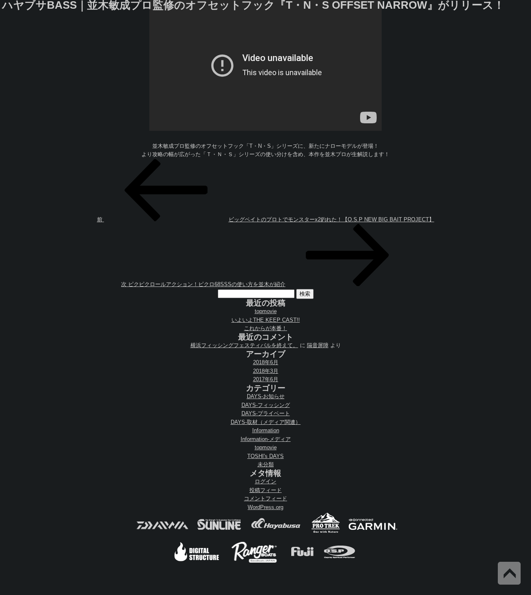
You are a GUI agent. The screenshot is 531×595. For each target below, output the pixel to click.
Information (265, 430)
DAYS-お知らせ (266, 396)
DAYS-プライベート (265, 413)
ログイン (265, 481)
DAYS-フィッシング (265, 405)
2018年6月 (265, 362)
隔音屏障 (318, 345)
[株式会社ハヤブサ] (276, 532)
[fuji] (302, 561)
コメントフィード (265, 498)
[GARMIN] (373, 532)
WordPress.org (265, 507)
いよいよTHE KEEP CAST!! (265, 320)
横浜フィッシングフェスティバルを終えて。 (244, 345)
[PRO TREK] (326, 532)
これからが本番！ (265, 328)
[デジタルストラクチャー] (197, 561)
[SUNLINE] (219, 532)
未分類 (266, 464)
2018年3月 (265, 371)
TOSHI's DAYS (265, 456)
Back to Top (509, 573)
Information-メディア (266, 439)
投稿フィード (265, 490)
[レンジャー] (254, 561)
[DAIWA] (161, 532)
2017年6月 (265, 379)
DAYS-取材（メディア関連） (266, 422)
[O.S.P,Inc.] (339, 561)
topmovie (266, 311)
